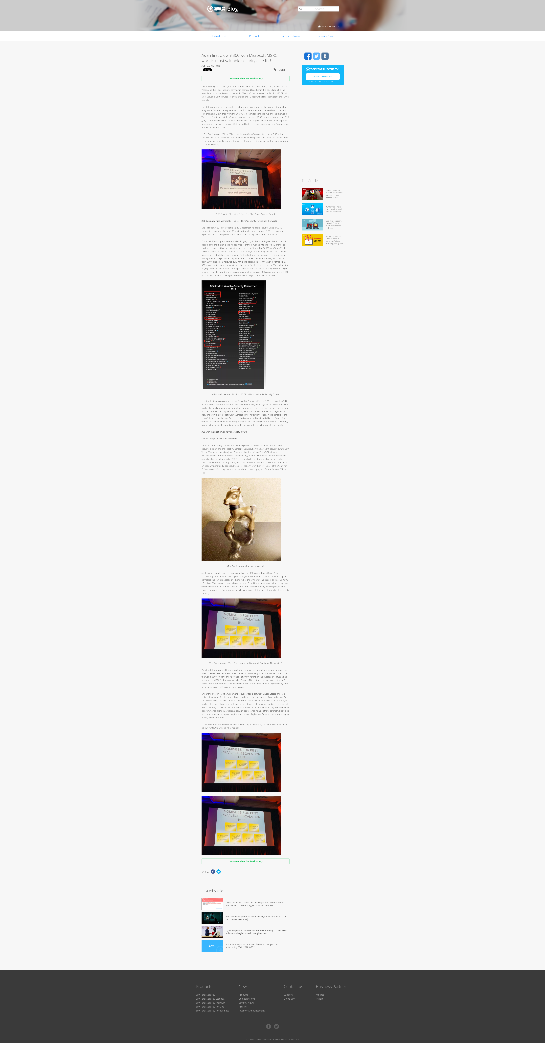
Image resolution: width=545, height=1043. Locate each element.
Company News (290, 36)
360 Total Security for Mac (210, 1006)
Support (288, 994)
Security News (326, 36)
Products (254, 36)
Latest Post (219, 36)
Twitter (316, 56)
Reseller (320, 998)
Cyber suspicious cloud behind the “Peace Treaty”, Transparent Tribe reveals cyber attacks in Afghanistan (256, 932)
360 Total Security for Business (212, 1010)
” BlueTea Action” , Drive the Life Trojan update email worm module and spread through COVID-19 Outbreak (255, 904)
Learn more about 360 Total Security (246, 78)
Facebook (308, 56)
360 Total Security (205, 994)
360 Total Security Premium (210, 1002)
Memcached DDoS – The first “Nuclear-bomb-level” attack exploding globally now (334, 240)
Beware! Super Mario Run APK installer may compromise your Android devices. (334, 194)
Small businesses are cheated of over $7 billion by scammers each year (334, 224)
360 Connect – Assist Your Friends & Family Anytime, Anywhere (334, 209)
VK (325, 56)
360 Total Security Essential (210, 998)
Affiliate (320, 994)
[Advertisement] (323, 132)
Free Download (323, 76)
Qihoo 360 (289, 998)
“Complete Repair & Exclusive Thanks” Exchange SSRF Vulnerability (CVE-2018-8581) (252, 945)
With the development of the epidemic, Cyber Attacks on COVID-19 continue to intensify (257, 918)
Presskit (243, 1006)
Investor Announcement (252, 1010)
